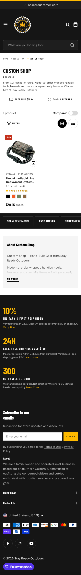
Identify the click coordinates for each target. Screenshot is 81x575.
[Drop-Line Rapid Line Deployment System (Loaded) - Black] (8, 196)
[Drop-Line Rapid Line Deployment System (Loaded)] (21, 151)
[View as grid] (62, 123)
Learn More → (34, 387)
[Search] (72, 45)
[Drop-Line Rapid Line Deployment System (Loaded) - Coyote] (25, 196)
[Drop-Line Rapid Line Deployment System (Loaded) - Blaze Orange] (14, 196)
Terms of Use (52, 446)
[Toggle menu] (5, 24)
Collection (18, 58)
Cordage (10, 173)
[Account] (67, 24)
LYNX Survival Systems (30, 173)
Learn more (31, 357)
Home (6, 58)
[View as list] (73, 123)
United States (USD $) (24, 515)
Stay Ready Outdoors (29, 558)
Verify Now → (10, 327)
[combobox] (40, 45)
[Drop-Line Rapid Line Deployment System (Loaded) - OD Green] (19, 196)
